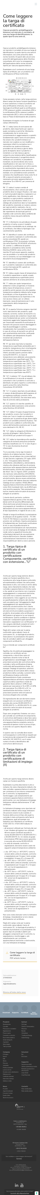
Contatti (24, 1078)
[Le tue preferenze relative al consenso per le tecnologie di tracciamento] (36, 1193)
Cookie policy (26, 1184)
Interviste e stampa (7, 1071)
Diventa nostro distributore (9, 1065)
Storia (4, 1055)
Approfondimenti (7, 1082)
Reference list (6, 1067)
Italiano (21, 4)
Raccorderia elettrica (8, 1035)
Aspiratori (5, 1039)
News (5, 1078)
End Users (23, 1052)
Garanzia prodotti (25, 1058)
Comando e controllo (8, 1033)
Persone (5, 1057)
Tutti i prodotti (6, 1043)
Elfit (4, 1054)
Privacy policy (19, 1184)
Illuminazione (6, 1023)
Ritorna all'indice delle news (14, 992)
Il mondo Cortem (7, 1084)
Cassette (5, 1025)
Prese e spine (6, 1031)
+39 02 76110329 (21, 1138)
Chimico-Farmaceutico (26, 1025)
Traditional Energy (26, 1033)
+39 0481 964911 (21, 1117)
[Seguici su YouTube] (21, 1173)
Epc (22, 1050)
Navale (23, 1029)
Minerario (23, 1027)
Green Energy (24, 1035)
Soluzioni (24, 1048)
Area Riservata (25, 1067)
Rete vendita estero (26, 1082)
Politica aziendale (7, 1061)
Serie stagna (6, 1041)
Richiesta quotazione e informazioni (26, 1063)
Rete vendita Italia (26, 1080)
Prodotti (6, 1021)
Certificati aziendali (8, 1069)
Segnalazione (6, 1029)
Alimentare (24, 1031)
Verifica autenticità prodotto (28, 1060)
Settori (23, 1021)
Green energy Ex (7, 1037)
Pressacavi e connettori (8, 1027)
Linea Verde (24, 1065)
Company (6, 1048)
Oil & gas (23, 1023)
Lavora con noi (6, 1063)
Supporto (24, 1056)
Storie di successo (7, 1088)
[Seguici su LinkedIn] (16, 1173)
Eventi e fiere (6, 1086)
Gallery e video (6, 1073)
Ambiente (5, 1059)
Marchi (4, 1052)
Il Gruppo (5, 1050)
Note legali (32, 1184)
